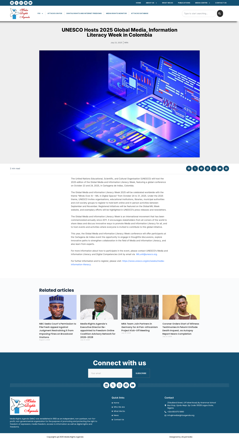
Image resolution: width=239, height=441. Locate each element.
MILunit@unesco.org (146, 254)
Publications (184, 3)
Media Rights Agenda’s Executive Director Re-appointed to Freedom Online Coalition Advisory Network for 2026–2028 (97, 330)
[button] (189, 168)
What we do (167, 3)
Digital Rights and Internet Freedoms (84, 13)
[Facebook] (26, 3)
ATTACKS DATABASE (139, 13)
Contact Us (221, 3)
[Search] (220, 13)
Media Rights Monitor (116, 13)
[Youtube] (30, 3)
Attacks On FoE (55, 13)
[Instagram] (21, 3)
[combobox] (199, 13)
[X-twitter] (17, 3)
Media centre (201, 3)
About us (150, 3)
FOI (39, 13)
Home (138, 3)
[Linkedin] (12, 3)
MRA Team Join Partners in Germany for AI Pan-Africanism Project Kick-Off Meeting (139, 327)
